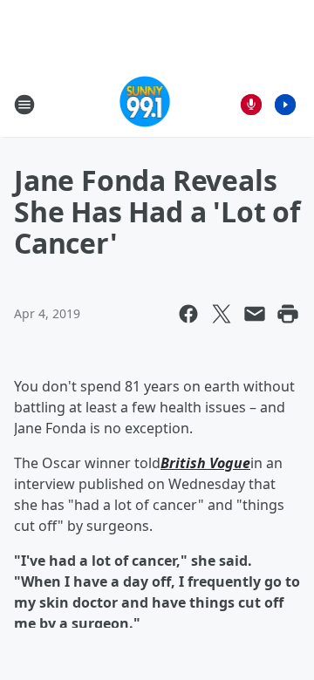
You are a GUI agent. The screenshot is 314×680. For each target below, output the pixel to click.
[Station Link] (145, 104)
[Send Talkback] (251, 104)
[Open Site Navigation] (24, 104)
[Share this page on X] (221, 314)
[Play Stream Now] (285, 104)
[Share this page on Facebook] (188, 314)
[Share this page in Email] (254, 314)
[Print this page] (288, 314)
